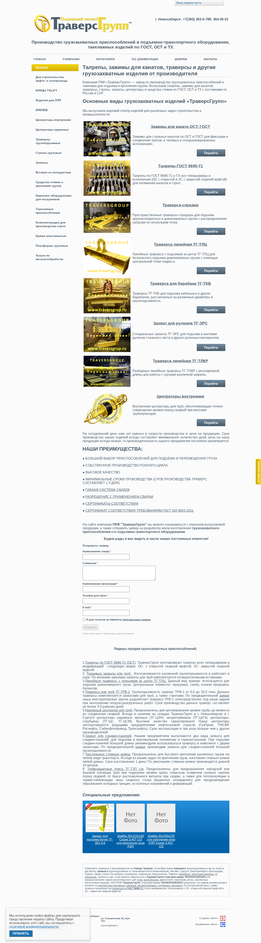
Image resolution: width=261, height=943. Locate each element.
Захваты (42, 162)
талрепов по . (128, 888)
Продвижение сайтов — (207, 924)
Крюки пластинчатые (51, 236)
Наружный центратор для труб (108, 710)
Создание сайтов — (209, 918)
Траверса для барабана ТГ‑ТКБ (180, 283)
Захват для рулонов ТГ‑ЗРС (180, 323)
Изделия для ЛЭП (48, 100)
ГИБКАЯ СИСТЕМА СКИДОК (107, 490)
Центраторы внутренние (53, 119)
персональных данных (137, 619)
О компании (71, 59)
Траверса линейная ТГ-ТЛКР (180, 361)
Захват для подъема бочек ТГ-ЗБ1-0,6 (100, 839)
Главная (40, 59)
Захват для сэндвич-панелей (108, 736)
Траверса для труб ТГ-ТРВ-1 (107, 692)
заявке (224, 695)
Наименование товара (97, 551)
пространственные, (203, 874)
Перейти (211, 153)
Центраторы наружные (52, 129)
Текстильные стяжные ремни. (108, 754)
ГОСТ (205, 126)
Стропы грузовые (49, 152)
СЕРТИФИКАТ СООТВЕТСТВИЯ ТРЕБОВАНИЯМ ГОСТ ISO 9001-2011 (139, 510)
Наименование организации (100, 583)
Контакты (210, 59)
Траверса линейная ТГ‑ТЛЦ (180, 244)
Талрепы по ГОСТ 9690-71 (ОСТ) (110, 662)
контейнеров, (151, 879)
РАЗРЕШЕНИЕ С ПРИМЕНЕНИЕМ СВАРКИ (119, 496)
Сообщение (90, 563)
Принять (21, 933)
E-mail (87, 607)
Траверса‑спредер (181, 205)
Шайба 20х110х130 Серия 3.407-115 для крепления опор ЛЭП (130, 841)
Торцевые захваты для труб (109, 673)
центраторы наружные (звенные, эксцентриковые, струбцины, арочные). (140, 885)
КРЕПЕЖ (42, 110)
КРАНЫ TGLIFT (46, 90)
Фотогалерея (105, 59)
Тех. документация (145, 59)
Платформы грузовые (52, 245)
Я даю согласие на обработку (118, 619)
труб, (140, 879)
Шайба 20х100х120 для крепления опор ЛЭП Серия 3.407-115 (161, 841)
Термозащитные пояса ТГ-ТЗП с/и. (115, 769)
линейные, (185, 874)
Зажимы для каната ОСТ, (175, 126)
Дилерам (181, 59)
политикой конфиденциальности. (34, 926)
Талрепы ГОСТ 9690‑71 (180, 166)
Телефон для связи (95, 595)
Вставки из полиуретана (53, 172)
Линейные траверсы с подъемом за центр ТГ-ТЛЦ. (125, 681)
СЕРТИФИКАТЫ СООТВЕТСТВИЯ (111, 503)
